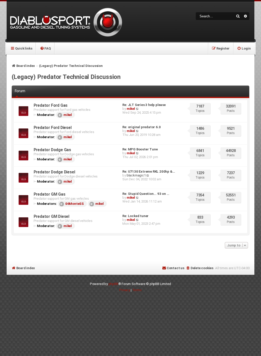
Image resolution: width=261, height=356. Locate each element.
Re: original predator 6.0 (141, 127)
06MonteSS (74, 204)
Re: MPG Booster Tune (140, 149)
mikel (67, 115)
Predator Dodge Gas (52, 149)
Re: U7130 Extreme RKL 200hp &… (148, 171)
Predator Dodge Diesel (54, 172)
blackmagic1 (136, 175)
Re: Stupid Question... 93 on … (145, 194)
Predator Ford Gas (51, 105)
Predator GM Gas (50, 194)
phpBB (113, 284)
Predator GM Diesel (51, 216)
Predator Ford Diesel (53, 127)
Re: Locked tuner (135, 216)
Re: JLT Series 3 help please (143, 105)
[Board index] (65, 21)
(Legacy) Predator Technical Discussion (66, 76)
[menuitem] (45, 48)
